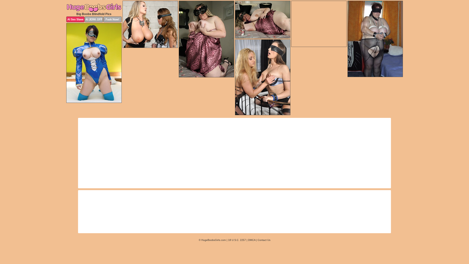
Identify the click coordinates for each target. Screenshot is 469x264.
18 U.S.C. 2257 (237, 240)
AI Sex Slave (75, 19)
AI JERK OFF (93, 19)
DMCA (251, 240)
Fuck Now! (112, 19)
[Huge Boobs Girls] (94, 7)
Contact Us (264, 240)
